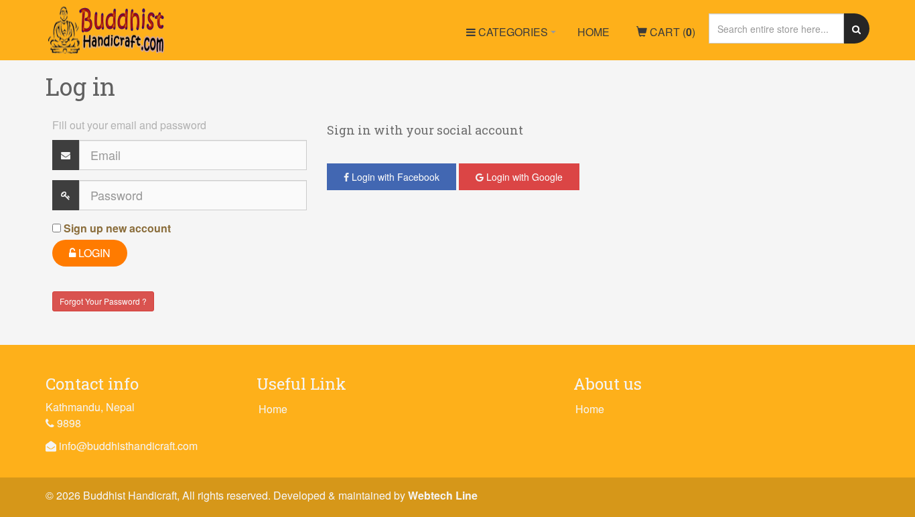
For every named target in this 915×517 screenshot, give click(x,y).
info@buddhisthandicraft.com (128, 445)
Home (593, 32)
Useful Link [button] (301, 383)
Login (93, 253)
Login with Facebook (394, 176)
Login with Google (523, 176)
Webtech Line (443, 495)
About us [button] (607, 383)
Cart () (671, 32)
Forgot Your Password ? (103, 301)
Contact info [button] (92, 383)
